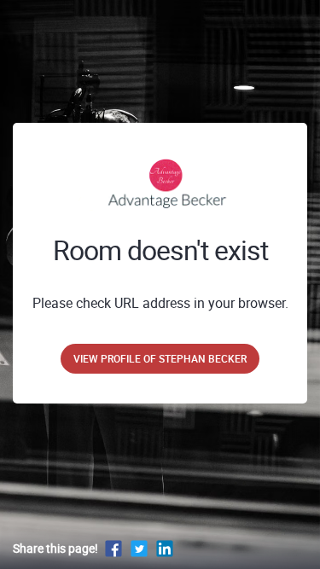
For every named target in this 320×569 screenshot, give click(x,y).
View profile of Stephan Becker (160, 358)
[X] (139, 548)
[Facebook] (113, 548)
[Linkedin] (164, 548)
